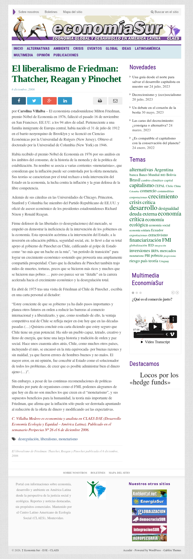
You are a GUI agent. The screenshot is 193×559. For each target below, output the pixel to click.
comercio (148, 190)
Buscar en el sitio (166, 12)
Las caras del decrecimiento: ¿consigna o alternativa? (153, 122)
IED (151, 245)
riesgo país (138, 260)
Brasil (134, 179)
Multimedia (23, 55)
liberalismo (48, 438)
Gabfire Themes (172, 550)
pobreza (157, 255)
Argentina (163, 169)
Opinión (43, 55)
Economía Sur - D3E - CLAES (40, 550)
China (177, 186)
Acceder (127, 550)
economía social (159, 225)
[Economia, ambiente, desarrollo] (96, 30)
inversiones (139, 250)
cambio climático (152, 180)
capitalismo (141, 184)
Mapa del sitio (72, 12)
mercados (168, 250)
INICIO (18, 48)
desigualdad (168, 208)
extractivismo (158, 234)
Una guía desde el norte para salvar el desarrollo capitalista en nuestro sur (156, 81)
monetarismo (68, 438)
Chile (169, 186)
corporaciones (138, 197)
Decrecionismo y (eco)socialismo (156, 94)
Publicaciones (65, 55)
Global (112, 48)
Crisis (78, 48)
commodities (165, 191)
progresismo (170, 255)
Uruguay (164, 261)
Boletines (51, 12)
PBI (147, 255)
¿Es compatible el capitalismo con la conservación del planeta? (156, 140)
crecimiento (163, 196)
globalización (138, 245)
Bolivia (171, 174)
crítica (148, 201)
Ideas (126, 48)
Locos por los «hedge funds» (154, 378)
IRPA (155, 250)
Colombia (134, 191)
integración (160, 245)
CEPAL (160, 186)
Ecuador (157, 230)
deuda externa (143, 213)
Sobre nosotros (28, 12)
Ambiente (61, 48)
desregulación (28, 438)
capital (168, 180)
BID (163, 175)
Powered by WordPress (148, 550)
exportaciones (138, 235)
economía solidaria (139, 230)
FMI (166, 239)
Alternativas (38, 48)
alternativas (141, 169)
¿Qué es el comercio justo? (152, 299)
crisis (135, 202)
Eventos (94, 48)
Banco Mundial (149, 174)
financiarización (145, 240)
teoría (153, 260)
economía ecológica (146, 222)
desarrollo (143, 207)
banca (133, 174)
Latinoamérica (147, 48)
